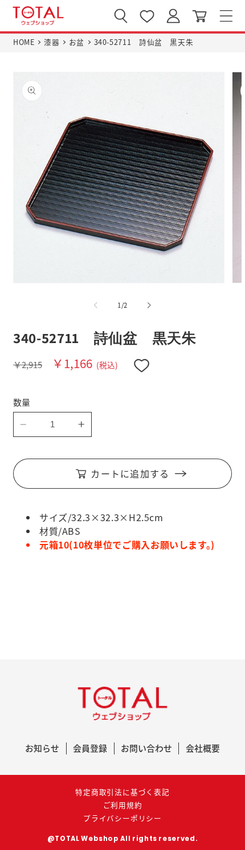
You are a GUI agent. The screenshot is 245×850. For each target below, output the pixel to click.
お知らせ (42, 748)
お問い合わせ (146, 748)
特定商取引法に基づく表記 (122, 791)
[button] (226, 16)
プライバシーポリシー (122, 817)
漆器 (51, 41)
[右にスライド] (149, 305)
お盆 (76, 41)
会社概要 (203, 748)
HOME (24, 41)
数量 (22, 402)
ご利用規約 (122, 804)
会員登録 (90, 748)
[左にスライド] (95, 305)
